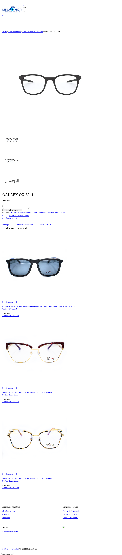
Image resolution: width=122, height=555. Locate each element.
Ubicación (6, 518)
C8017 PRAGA (9, 308)
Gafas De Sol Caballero (19, 306)
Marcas (57, 212)
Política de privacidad (10, 549)
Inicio (4, 32)
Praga (73, 306)
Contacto (5, 514)
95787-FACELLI (10, 481)
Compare (9, 218)
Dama (4, 392)
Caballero (15, 212)
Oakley (64, 212)
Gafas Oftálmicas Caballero (32, 32)
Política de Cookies (70, 514)
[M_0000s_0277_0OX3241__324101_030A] (12, 160)
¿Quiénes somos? (8, 511)
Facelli (10, 392)
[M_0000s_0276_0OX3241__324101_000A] (50, 80)
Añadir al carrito (12, 210)
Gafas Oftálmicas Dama (36, 392)
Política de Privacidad (71, 511)
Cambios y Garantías (70, 518)
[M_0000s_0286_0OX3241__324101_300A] (12, 181)
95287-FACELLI (10, 394)
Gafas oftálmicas (14, 32)
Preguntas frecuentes (10, 531)
